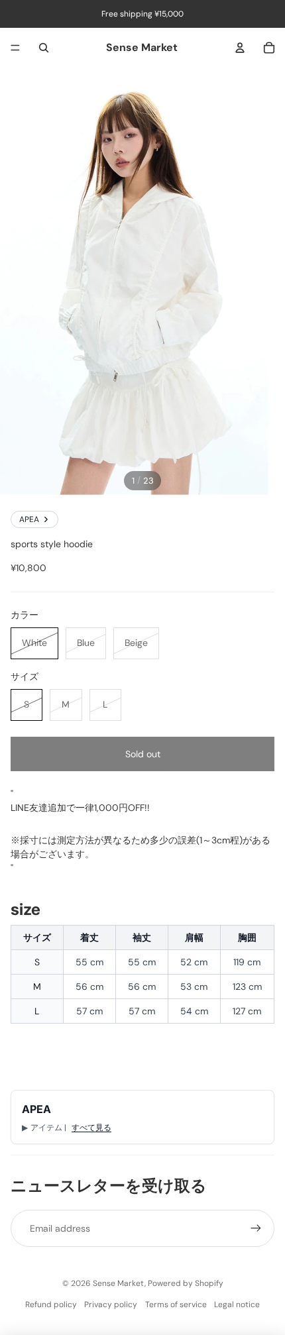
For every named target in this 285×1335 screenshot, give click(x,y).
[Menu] (15, 47)
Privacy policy (110, 1304)
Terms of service (176, 1304)
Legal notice (237, 1304)
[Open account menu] (240, 47)
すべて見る (91, 1127)
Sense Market (118, 1283)
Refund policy (51, 1304)
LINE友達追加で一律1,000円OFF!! (80, 808)
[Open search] (43, 47)
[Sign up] (255, 1228)
